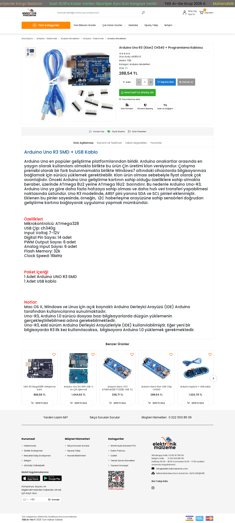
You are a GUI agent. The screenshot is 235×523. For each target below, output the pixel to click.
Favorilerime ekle (131, 99)
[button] (206, 12)
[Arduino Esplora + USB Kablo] (195, 368)
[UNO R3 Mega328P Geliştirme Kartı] (39, 368)
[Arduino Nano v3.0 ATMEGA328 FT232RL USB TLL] (117, 368)
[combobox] (25, 499)
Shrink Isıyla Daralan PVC (123, 445)
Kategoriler (116, 439)
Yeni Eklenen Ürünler (85, 25)
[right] (213, 378)
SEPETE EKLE (41, 403)
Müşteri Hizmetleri (167, 417)
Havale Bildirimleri (76, 455)
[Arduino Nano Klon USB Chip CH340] (156, 368)
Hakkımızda (30, 445)
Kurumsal (28, 439)
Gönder (56, 499)
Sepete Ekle (167, 82)
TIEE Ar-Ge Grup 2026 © (185, 3)
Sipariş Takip (151, 25)
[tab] (83, 143)
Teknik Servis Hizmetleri (123, 460)
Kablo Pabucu (118, 450)
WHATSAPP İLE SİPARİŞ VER (139, 92)
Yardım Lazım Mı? (55, 417)
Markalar (133, 25)
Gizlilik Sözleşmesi (33, 450)
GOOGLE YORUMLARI (34, 465)
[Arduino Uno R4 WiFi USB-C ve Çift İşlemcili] (78, 368)
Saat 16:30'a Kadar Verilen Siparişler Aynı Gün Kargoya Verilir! (103, 3)
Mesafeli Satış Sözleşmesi (37, 455)
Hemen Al (187, 82)
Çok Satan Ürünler (112, 25)
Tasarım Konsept (119, 465)
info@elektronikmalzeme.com (172, 468)
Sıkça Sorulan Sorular (105, 417)
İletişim (168, 25)
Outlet (114, 455)
